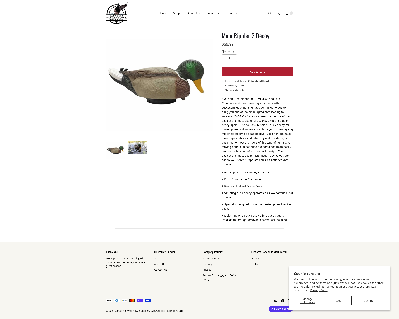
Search (158, 258)
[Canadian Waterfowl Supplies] (117, 13)
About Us (194, 13)
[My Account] (278, 13)
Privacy (207, 269)
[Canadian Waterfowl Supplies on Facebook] (282, 301)
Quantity (228, 51)
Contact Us (212, 13)
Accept (338, 300)
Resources (230, 13)
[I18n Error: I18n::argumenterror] (115, 150)
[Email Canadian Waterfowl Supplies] (275, 301)
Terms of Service (212, 258)
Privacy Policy (319, 290)
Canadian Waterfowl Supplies (132, 310)
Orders (255, 258)
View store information (235, 90)
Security (207, 264)
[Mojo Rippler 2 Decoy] (159, 85)
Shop (176, 13)
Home (164, 13)
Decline (368, 300)
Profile (255, 264)
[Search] (269, 13)
